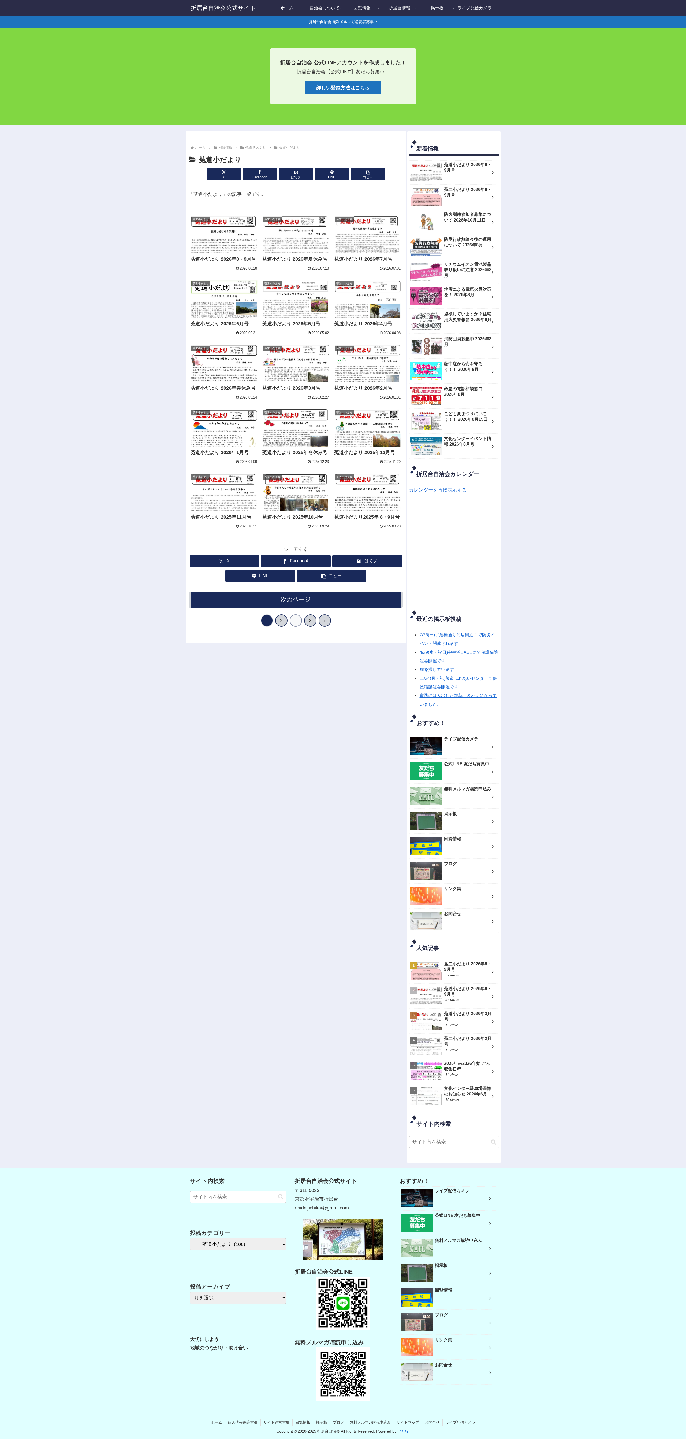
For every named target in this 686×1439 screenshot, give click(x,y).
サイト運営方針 (276, 1422)
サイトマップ (408, 1422)
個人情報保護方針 (243, 1422)
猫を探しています (437, 669)
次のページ (296, 599)
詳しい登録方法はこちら (343, 87)
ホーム (216, 1422)
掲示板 (321, 1422)
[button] (368, 174)
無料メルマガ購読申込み (370, 1422)
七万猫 (403, 1431)
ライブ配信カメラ (460, 1422)
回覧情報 (302, 1422)
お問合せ (432, 1422)
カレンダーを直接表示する (438, 490)
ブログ (338, 1422)
